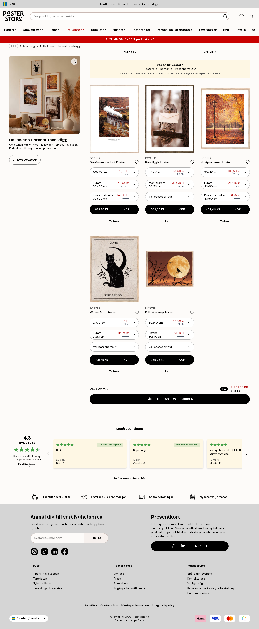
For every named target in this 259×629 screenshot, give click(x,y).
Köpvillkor (91, 605)
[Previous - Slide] (48, 454)
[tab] (241, 16)
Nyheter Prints (42, 583)
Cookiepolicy (109, 605)
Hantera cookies (198, 593)
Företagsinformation (135, 605)
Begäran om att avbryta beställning (211, 588)
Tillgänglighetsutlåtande (129, 588)
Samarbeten (122, 583)
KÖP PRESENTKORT (193, 546)
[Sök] (225, 16)
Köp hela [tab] (210, 52)
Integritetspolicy (163, 605)
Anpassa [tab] (130, 52)
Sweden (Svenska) (28, 618)
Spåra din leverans (199, 573)
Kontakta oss (196, 578)
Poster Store (138, 616)
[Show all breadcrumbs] (13, 46)
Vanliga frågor (196, 583)
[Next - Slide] (246, 454)
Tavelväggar (30, 46)
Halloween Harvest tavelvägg (61, 46)
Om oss (119, 573)
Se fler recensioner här (129, 478)
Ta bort (114, 221)
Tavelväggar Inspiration (48, 588)
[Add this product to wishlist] (137, 162)
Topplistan (40, 578)
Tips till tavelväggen (46, 573)
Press (117, 578)
